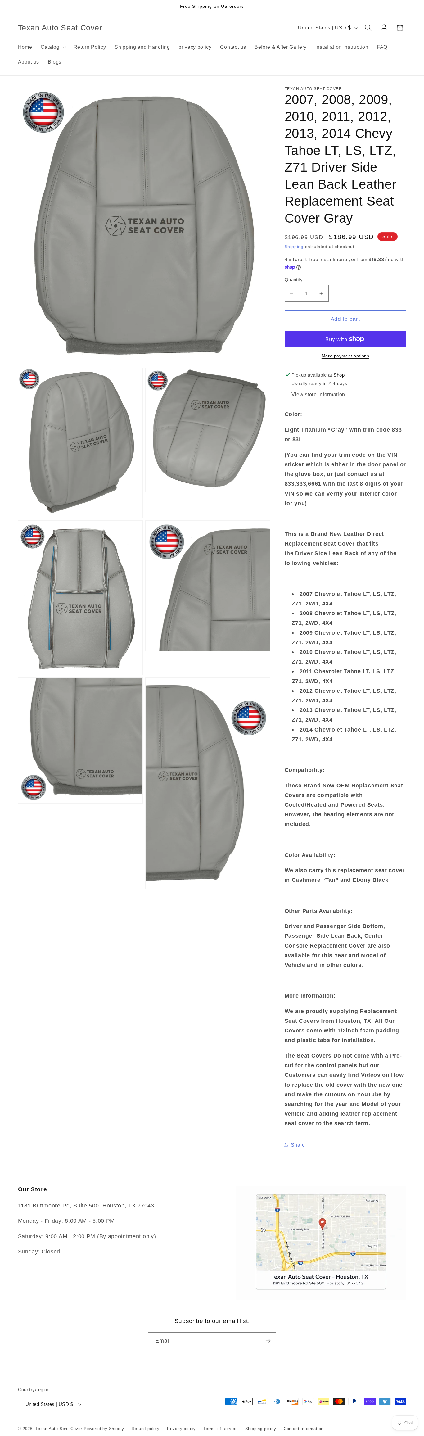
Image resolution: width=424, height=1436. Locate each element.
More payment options (345, 356)
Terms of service (220, 1429)
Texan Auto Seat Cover (58, 1429)
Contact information (303, 1429)
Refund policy (145, 1429)
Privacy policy (181, 1429)
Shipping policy (260, 1429)
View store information (318, 394)
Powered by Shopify (104, 1429)
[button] (52, 46)
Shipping (294, 246)
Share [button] (298, 1145)
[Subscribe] (268, 1340)
